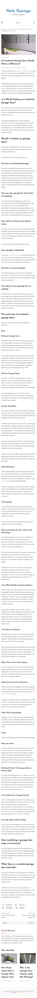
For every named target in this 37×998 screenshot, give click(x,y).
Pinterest (9, 908)
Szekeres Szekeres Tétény (18, 67)
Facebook (9, 905)
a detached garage (14, 255)
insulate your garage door (23, 71)
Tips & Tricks (4, 57)
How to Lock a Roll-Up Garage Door (29, 916)
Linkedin (22, 908)
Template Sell (21, 992)
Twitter (22, 905)
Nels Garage (18, 11)
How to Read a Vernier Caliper (8, 916)
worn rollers (4, 481)
